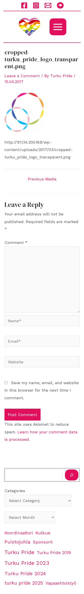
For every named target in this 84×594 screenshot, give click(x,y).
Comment (16, 242)
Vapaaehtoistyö (60, 583)
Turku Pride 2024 (25, 573)
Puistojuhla (17, 542)
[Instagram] (36, 5)
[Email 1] (48, 5)
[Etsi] (71, 474)
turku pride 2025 (23, 583)
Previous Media (42, 179)
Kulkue (42, 532)
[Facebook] (24, 5)
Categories (14, 490)
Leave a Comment (22, 75)
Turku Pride (19, 552)
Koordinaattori (18, 532)
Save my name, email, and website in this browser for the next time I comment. (41, 390)
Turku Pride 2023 (26, 563)
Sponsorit (43, 542)
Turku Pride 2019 (54, 552)
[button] (60, 5)
